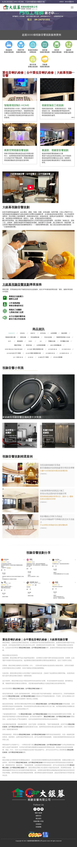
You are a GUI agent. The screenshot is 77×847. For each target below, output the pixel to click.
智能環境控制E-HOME (16, 105)
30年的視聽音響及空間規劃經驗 (41, 34)
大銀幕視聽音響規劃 (16, 284)
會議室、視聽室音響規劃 (55, 150)
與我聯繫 (38, 827)
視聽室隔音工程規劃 (53, 105)
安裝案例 (38, 824)
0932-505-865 (19, 2)
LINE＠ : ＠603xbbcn (66, 2)
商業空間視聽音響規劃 (16, 150)
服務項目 (38, 816)
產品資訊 (38, 819)
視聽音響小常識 (38, 821)
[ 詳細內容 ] (43, 474)
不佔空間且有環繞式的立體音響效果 (54, 525)
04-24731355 (8, 2)
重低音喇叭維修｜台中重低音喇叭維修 (32, 648)
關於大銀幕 (38, 813)
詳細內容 (11, 439)
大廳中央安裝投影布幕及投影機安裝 (54, 471)
